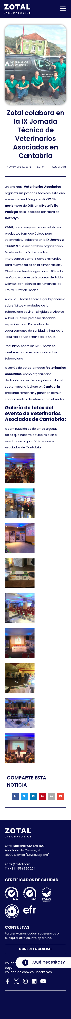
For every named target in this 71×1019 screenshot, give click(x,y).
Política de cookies (19, 972)
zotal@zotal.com (17, 864)
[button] (15, 796)
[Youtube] (43, 981)
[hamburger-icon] (62, 9)
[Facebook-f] (7, 981)
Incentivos (44, 972)
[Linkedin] (34, 981)
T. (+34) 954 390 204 (20, 868)
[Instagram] (25, 981)
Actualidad (59, 167)
